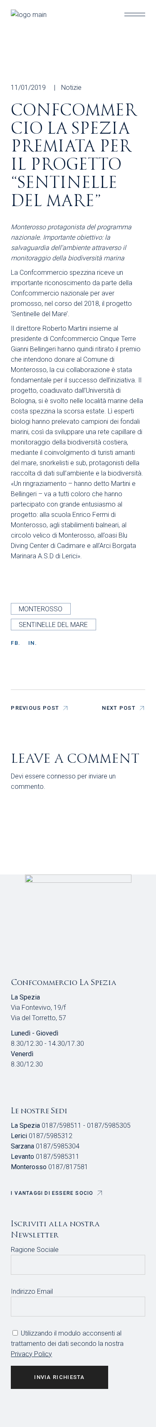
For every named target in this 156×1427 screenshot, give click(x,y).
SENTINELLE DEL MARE (53, 625)
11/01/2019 (28, 87)
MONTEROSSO (40, 609)
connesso (61, 776)
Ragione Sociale (35, 1250)
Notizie (71, 87)
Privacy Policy (31, 1354)
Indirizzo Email (32, 1291)
